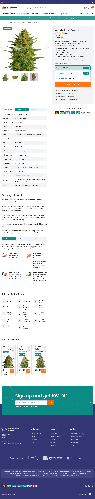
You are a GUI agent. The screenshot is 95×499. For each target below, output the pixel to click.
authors (52, 440)
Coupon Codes (36, 434)
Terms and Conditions (86, 494)
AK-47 (6, 347)
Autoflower (14, 14)
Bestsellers (34, 14)
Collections (12, 23)
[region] (47, 18)
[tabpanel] (24, 149)
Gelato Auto (38, 348)
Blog (82, 14)
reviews (53, 443)
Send (50, 403)
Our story (53, 434)
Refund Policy (74, 443)
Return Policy (74, 440)
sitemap (34, 440)
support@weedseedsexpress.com (12, 443)
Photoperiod (24, 14)
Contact (73, 445)
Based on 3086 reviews (51, 2)
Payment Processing (76, 437)
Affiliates (53, 445)
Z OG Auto (21, 348)
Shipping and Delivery (77, 434)
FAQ (32, 443)
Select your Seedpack (63, 63)
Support (90, 14)
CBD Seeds (44, 14)
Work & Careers (55, 437)
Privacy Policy (73, 494)
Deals (65, 14)
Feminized (5, 14)
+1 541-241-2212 (6, 441)
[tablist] (24, 109)
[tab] (8, 109)
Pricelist (33, 437)
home (3, 23)
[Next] (47, 48)
